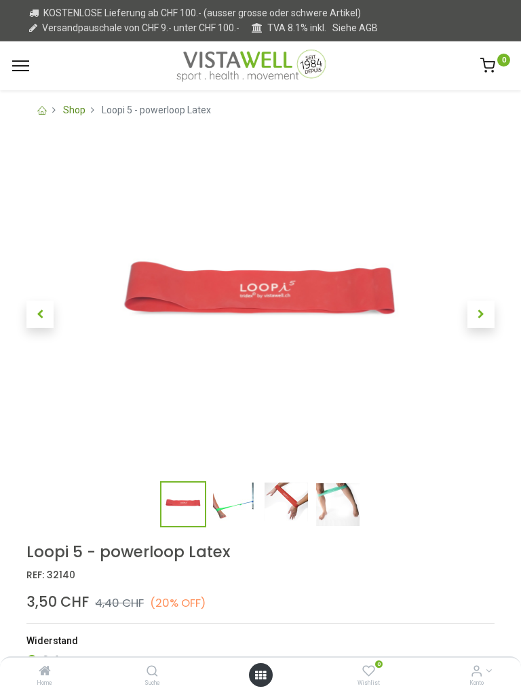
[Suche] (152, 671)
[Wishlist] (368, 671)
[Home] (45, 671)
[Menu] (21, 65)
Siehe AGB (355, 27)
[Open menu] (260, 675)
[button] (40, 314)
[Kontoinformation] (476, 671)
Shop (74, 110)
